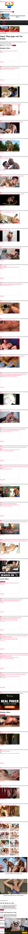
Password (2, 908)
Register (12, 1)
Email (1, 907)
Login (8, 1)
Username (2, 905)
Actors (4, 24)
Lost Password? (6, 917)
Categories (5, 22)
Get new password (4, 927)
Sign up (2, 909)
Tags (4, 23)
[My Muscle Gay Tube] (10, 7)
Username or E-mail (4, 926)
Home (4, 21)
